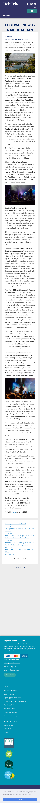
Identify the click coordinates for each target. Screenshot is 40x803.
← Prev (16, 558)
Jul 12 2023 (8, 526)
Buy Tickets (10, 675)
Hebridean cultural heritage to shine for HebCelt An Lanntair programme (19, 543)
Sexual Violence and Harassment (15, 701)
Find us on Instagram (31, 3)
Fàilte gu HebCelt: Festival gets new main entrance (19, 529)
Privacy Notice (28, 649)
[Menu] (4, 15)
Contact (6, 732)
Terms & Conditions (13, 649)
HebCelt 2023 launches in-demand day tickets (19, 550)
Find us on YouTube (35, 7)
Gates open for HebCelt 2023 (15, 524)
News (14, 512)
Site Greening (8, 725)
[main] (20, 276)
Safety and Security (10, 716)
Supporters (7, 729)
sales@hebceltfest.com (11, 670)
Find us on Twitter (35, 3)
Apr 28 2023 (9, 547)
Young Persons (9, 694)
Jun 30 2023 (9, 533)
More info (28, 794)
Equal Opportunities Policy (13, 698)
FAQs (6, 687)
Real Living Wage (9, 708)
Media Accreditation (10, 712)
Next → (23, 558)
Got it (20, 799)
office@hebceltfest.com (12, 663)
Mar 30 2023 (9, 554)
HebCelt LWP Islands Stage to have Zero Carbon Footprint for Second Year (19, 536)
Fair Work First (9, 705)
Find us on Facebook (28, 3)
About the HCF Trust (11, 721)
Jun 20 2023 (9, 540)
